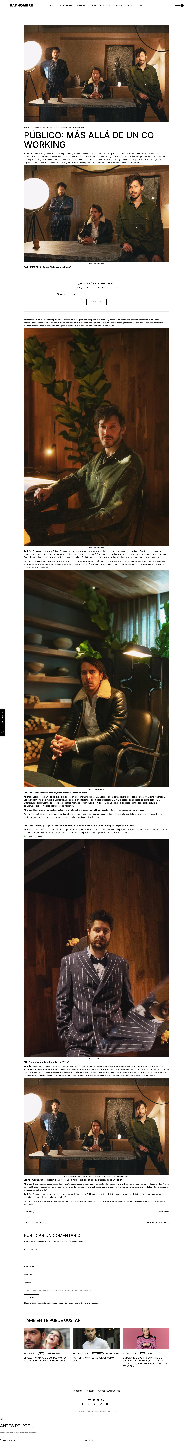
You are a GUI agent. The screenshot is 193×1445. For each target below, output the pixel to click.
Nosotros (77, 1391)
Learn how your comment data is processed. (79, 1303)
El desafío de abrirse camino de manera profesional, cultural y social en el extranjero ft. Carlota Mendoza (145, 1362)
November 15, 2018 (80, 1353)
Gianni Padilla (47, 127)
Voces (41, 1353)
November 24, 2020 (31, 127)
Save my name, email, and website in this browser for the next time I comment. (59, 1290)
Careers (90, 1391)
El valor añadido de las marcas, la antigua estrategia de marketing (45, 1359)
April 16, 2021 (29, 1353)
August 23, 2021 (129, 1353)
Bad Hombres (62, 127)
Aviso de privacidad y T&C (109, 1391)
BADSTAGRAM (164, 1211)
